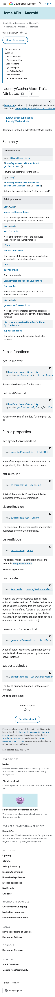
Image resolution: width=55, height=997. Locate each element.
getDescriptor (12, 166)
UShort (8, 245)
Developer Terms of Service (17, 931)
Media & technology (12, 871)
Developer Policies (12, 937)
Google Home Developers (13, 23)
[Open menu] (5, 3)
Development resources (15, 917)
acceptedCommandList (16, 212)
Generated (9, 105)
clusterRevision (13, 250)
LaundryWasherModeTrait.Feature (23, 280)
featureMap (10, 286)
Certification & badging (14, 906)
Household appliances (13, 877)
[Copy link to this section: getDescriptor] (26, 361)
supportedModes (13, 330)
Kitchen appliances (12, 882)
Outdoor (6, 893)
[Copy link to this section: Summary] (21, 142)
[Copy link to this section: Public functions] (32, 352)
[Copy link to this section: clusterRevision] (27, 507)
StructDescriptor (20, 158)
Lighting (6, 855)
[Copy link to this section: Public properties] (34, 432)
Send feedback (15, 40)
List (6, 206)
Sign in (47, 3)
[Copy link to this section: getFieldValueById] (31, 393)
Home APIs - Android (20, 13)
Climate (6, 861)
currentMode (11, 269)
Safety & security (11, 866)
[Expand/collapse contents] (19, 49)
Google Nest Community (15, 969)
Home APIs (34, 23)
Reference (33, 27)
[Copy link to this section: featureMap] (23, 578)
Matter (5, 764)
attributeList (12, 231)
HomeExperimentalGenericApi (22, 163)
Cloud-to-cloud (10, 781)
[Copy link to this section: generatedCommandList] (40, 629)
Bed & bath (8, 888)
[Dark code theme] (50, 101)
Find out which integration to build (20, 809)
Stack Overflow (10, 964)
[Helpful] (21, 33)
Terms (5, 983)
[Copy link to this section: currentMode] (24, 540)
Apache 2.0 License (11, 738)
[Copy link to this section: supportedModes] (30, 666)
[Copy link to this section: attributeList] (23, 474)
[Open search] (40, 3)
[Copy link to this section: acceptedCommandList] (39, 441)
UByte (7, 264)
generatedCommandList (17, 305)
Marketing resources (13, 912)
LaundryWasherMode (17, 121)
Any (12, 177)
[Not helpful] (26, 33)
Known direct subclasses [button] (19, 119)
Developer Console (12, 950)
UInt (38, 185)
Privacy (15, 983)
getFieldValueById (15, 185)
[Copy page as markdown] (32, 93)
